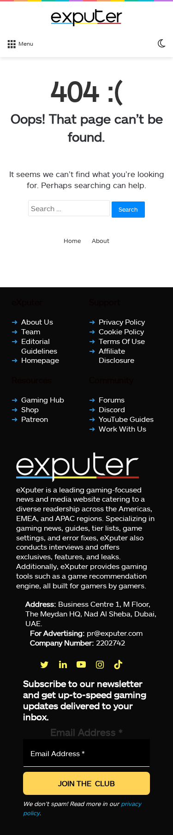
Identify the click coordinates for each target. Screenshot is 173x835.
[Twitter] (45, 664)
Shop (30, 409)
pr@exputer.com (115, 632)
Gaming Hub (42, 399)
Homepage (40, 359)
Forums (112, 399)
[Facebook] (26, 664)
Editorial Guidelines (39, 346)
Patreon (34, 419)
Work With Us (122, 428)
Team (30, 331)
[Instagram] (100, 664)
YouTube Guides (126, 419)
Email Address (86, 732)
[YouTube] (82, 664)
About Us (37, 321)
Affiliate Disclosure (116, 355)
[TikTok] (119, 664)
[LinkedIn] (63, 664)
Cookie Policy (121, 331)
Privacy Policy (122, 321)
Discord (112, 409)
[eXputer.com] (87, 17)
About (100, 240)
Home (72, 240)
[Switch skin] (161, 43)
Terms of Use (122, 341)
